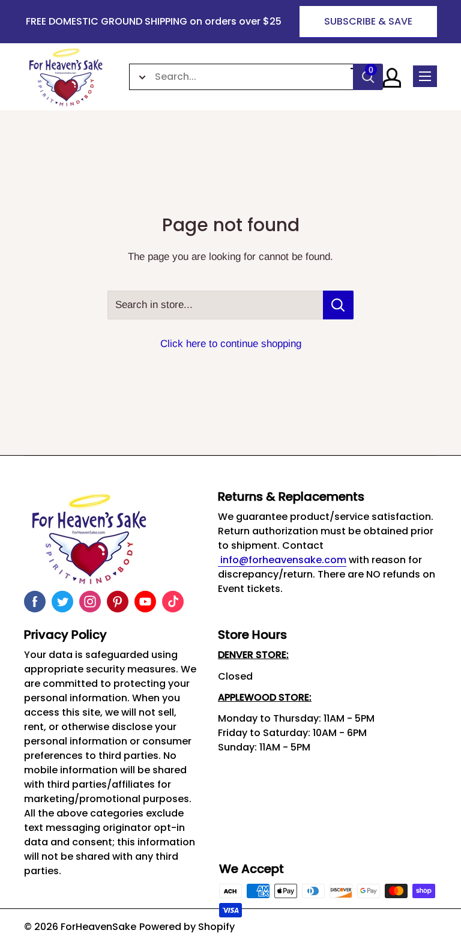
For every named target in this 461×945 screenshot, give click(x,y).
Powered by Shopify (187, 927)
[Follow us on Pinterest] (117, 601)
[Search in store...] (338, 305)
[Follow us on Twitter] (62, 601)
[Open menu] (425, 76)
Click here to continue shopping (230, 343)
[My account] (392, 78)
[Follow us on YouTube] (145, 601)
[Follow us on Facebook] (35, 601)
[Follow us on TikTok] (173, 601)
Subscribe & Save (368, 21)
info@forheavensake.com (282, 560)
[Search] (368, 77)
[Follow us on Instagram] (90, 601)
